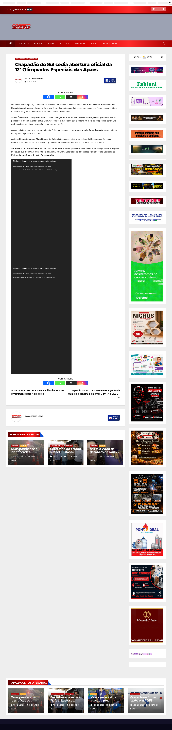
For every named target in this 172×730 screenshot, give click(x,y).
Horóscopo (110, 43)
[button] (164, 43)
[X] (71, 97)
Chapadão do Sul (22, 59)
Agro (51, 43)
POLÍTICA (64, 43)
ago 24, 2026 (18, 705)
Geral (94, 43)
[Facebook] (48, 97)
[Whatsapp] (60, 97)
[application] (41, 213)
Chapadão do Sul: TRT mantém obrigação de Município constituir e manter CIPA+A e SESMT (94, 392)
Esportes (80, 43)
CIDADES (22, 43)
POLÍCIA (38, 43)
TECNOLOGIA (135, 694)
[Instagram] (82, 97)
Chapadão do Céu (57, 445)
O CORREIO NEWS (35, 78)
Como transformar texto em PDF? (144, 698)
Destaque (33, 59)
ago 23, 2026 (98, 705)
